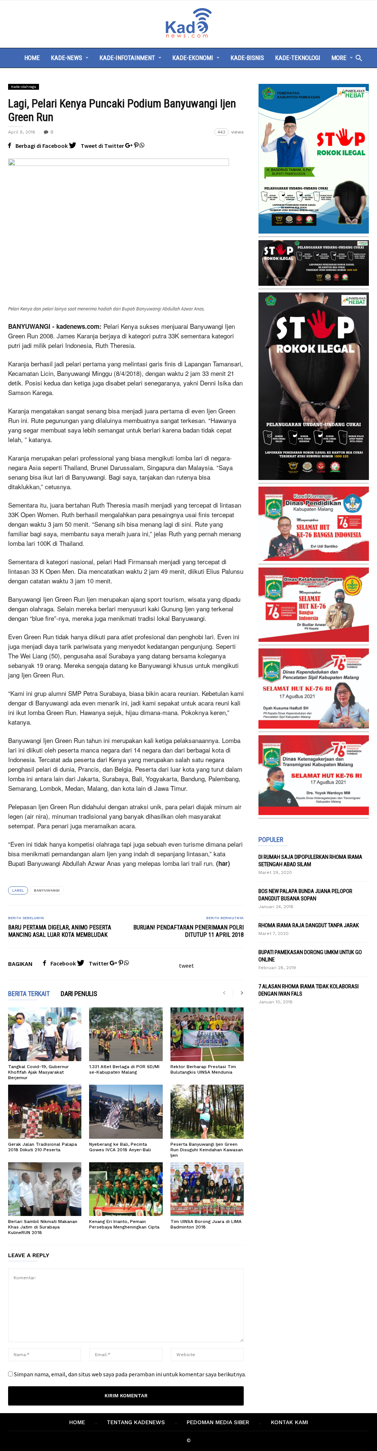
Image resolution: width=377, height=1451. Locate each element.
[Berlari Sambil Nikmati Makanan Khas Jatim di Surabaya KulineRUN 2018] (44, 1189)
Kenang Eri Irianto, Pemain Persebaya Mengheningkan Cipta (124, 1224)
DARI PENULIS (79, 994)
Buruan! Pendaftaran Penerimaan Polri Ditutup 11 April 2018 (188, 931)
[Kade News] (188, 36)
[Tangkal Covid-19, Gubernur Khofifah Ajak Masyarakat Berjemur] (44, 1034)
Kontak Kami (289, 1422)
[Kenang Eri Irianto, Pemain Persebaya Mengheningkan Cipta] (125, 1189)
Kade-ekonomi (192, 57)
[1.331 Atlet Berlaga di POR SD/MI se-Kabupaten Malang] (125, 1034)
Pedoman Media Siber (218, 1422)
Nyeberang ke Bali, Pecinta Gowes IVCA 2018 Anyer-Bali (120, 1147)
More (338, 57)
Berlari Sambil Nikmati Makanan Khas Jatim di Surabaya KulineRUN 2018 (42, 1227)
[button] (357, 57)
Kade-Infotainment (127, 57)
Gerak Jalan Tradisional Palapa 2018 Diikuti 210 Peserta (42, 1147)
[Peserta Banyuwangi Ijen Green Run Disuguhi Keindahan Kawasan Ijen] (207, 1111)
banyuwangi (47, 890)
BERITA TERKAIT (29, 994)
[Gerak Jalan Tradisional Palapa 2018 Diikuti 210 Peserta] (44, 1111)
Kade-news (66, 57)
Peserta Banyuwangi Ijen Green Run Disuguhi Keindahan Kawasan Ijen (206, 1150)
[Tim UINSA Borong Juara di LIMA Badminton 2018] (207, 1189)
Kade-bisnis (247, 57)
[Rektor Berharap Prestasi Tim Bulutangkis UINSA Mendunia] (207, 1034)
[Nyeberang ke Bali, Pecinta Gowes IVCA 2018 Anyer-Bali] (125, 1111)
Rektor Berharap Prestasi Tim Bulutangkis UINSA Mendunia (203, 1069)
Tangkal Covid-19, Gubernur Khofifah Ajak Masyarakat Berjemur (38, 1072)
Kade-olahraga (23, 87)
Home (32, 57)
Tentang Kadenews (136, 1422)
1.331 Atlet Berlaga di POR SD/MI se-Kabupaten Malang (124, 1069)
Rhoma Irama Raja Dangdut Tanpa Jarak (308, 925)
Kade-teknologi (297, 57)
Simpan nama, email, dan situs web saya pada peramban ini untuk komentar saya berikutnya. (130, 1374)
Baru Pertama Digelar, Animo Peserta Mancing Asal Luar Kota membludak (59, 931)
